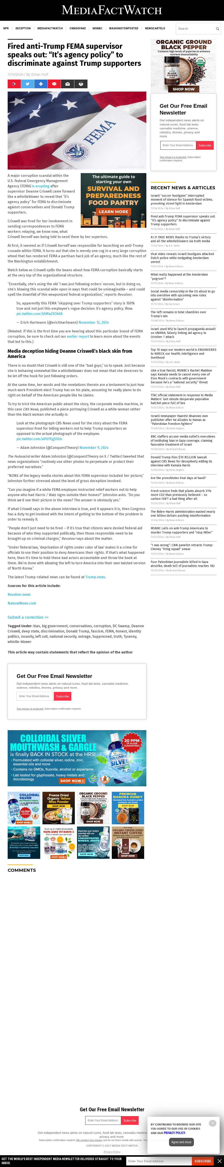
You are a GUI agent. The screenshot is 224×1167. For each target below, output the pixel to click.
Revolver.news (19, 594)
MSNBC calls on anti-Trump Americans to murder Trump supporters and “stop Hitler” (182, 530)
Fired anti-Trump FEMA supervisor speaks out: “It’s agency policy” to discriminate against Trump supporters (183, 220)
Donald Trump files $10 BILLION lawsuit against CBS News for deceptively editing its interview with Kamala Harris (181, 461)
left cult (41, 636)
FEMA (109, 631)
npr (6, 28)
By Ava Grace (173, 304)
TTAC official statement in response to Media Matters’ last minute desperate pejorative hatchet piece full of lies (182, 399)
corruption (102, 626)
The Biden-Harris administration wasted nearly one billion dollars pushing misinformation (183, 514)
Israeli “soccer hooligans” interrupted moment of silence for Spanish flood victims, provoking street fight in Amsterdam (182, 199)
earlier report (78, 336)
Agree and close (181, 1142)
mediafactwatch (50, 28)
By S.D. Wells (173, 245)
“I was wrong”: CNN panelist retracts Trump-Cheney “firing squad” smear (182, 547)
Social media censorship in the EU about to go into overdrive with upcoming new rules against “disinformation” (183, 295)
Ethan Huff (39, 74)
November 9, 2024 (93, 448)
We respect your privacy (89, 1140)
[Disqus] (77, 931)
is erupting (40, 186)
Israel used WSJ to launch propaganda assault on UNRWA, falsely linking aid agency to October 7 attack (183, 333)
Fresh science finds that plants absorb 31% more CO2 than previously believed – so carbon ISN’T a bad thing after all (181, 495)
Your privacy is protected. (30, 708)
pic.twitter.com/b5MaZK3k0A (39, 314)
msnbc (97, 28)
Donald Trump (77, 631)
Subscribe (202, 1161)
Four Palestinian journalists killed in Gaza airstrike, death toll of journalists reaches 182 (183, 564)
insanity (27, 636)
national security (62, 636)
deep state (30, 631)
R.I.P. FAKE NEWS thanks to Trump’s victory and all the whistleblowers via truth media (181, 239)
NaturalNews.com (22, 603)
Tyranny (130, 636)
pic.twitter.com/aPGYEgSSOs (39, 439)
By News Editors (174, 266)
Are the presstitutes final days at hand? (178, 478)
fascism (97, 631)
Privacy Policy (112, 1151)
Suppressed (102, 636)
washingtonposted (123, 28)
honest (121, 631)
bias (36, 626)
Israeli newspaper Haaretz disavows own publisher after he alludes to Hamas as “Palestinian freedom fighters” (179, 420)
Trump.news (95, 577)
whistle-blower (20, 642)
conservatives (80, 626)
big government (55, 626)
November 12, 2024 (94, 322)
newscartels (155, 28)
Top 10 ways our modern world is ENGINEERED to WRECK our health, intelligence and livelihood (183, 353)
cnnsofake (78, 28)
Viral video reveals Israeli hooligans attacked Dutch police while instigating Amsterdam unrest (182, 258)
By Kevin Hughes (175, 428)
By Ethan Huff (173, 208)
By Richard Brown (176, 449)
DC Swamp (121, 626)
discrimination (52, 631)
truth (118, 636)
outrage (84, 636)
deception (23, 28)
